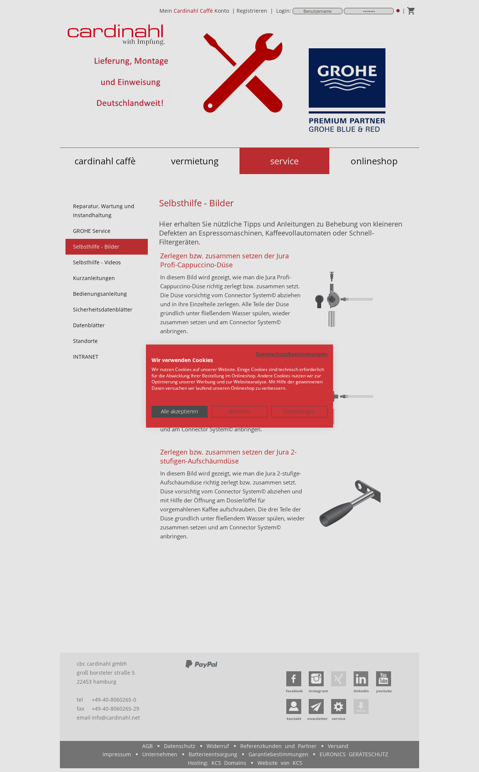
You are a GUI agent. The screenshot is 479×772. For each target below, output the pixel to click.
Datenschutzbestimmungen (291, 354)
